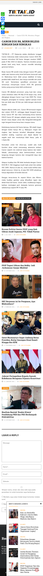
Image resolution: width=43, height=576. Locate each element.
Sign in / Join (37, 2)
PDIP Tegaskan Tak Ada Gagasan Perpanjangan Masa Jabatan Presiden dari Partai (29, 569)
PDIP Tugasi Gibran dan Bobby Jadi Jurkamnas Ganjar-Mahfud (18, 266)
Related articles (9, 198)
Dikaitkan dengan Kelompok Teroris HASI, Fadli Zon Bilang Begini (30, 541)
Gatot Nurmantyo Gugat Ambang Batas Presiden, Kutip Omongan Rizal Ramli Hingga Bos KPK (20, 340)
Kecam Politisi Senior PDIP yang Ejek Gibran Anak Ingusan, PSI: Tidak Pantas (20, 230)
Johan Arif (8, 48)
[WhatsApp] (2, 14)
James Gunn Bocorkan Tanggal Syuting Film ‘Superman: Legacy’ (29, 529)
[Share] (2, 32)
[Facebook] (2, 18)
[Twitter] (2, 23)
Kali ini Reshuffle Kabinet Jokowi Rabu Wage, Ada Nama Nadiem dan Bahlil (28, 516)
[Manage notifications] (37, 570)
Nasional (5, 206)
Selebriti (23, 524)
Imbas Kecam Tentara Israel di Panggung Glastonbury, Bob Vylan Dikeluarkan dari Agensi (30, 555)
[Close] (41, 504)
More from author (23, 198)
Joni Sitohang (21, 235)
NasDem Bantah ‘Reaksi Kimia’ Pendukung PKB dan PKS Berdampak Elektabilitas (19, 414)
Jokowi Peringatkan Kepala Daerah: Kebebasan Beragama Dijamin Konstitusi (21, 377)
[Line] (2, 27)
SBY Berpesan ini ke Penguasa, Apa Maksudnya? (18, 302)
